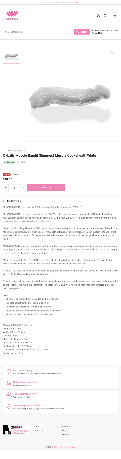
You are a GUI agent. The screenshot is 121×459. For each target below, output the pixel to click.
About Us (66, 426)
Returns (66, 434)
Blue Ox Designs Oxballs (14, 150)
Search (83, 32)
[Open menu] (115, 15)
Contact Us (38, 430)
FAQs (64, 430)
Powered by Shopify (68, 447)
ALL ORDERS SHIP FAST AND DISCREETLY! (60, 2)
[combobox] (46, 32)
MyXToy (55, 447)
